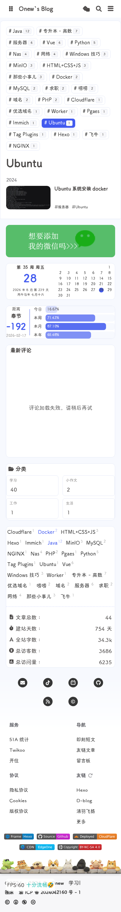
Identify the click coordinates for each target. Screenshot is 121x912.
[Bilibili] (73, 682)
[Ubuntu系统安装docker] (28, 197)
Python (82, 43)
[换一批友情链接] (90, 775)
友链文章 (85, 750)
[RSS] (48, 701)
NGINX (22, 146)
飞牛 (94, 134)
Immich (21, 123)
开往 (14, 761)
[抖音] (48, 682)
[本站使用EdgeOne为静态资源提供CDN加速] (37, 848)
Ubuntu (57, 123)
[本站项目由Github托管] (53, 837)
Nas (18, 54)
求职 (54, 88)
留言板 (83, 761)
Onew (57, 883)
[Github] (98, 682)
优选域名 (23, 111)
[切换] (110, 8)
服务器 (21, 43)
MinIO (21, 65)
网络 (46, 54)
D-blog (84, 801)
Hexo (64, 134)
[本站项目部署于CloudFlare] (95, 837)
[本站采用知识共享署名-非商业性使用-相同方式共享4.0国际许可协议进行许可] (80, 848)
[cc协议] (22, 902)
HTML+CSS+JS (64, 65)
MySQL (22, 88)
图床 (9, 892)
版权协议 (18, 811)
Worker (60, 111)
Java (19, 31)
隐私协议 (18, 790)
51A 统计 (19, 740)
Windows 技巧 (85, 54)
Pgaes (94, 111)
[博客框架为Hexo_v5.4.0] (19, 837)
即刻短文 (85, 740)
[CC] (73, 701)
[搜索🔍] (99, 9)
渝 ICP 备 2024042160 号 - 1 (50, 892)
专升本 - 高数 (58, 31)
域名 (18, 100)
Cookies (18, 801)
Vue (52, 43)
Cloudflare (83, 100)
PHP (47, 100)
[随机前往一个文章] (86, 9)
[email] (22, 682)
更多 (81, 822)
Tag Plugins (26, 134)
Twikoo (17, 750)
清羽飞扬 (85, 811)
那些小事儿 (25, 77)
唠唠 (83, 88)
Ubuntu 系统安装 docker (81, 189)
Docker (65, 77)
